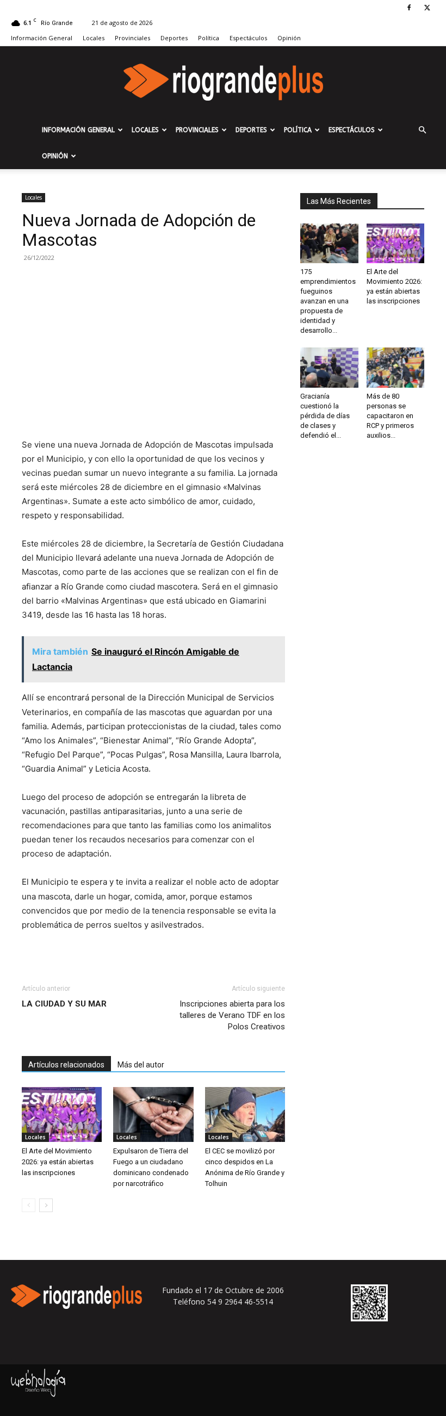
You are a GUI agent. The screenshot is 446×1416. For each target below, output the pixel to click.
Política (208, 38)
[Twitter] (427, 7)
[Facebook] (409, 7)
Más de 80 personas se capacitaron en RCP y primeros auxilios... (390, 415)
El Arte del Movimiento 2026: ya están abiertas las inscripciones (58, 1162)
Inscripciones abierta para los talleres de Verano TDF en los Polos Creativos (232, 1015)
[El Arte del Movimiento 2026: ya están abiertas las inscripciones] (62, 1114)
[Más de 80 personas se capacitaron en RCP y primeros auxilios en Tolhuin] (396, 367)
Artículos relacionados (66, 1064)
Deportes (174, 38)
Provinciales (132, 38)
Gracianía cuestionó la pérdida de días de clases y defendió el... (325, 415)
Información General (41, 38)
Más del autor (140, 1064)
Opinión (289, 38)
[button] (422, 130)
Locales (93, 38)
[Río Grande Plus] (223, 82)
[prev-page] (28, 1205)
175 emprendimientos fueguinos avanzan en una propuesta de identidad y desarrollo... (328, 301)
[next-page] (46, 1205)
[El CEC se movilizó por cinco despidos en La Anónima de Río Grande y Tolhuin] (245, 1114)
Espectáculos (248, 38)
